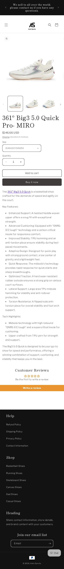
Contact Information (17, 445)
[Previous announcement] (5, 7)
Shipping (5, 137)
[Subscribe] (49, 543)
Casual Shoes (13, 501)
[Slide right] (60, 104)
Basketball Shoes (15, 466)
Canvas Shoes (14, 487)
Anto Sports (35, 563)
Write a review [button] (32, 388)
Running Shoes (14, 473)
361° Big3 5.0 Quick (18, 191)
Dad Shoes (12, 494)
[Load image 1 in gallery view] (15, 103)
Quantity (6, 155)
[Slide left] (3, 104)
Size (4, 142)
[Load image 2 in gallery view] (32, 103)
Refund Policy (13, 424)
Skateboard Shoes (16, 480)
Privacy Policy (13, 438)
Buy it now (32, 182)
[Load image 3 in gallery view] (48, 103)
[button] (6, 25)
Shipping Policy (14, 431)
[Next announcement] (58, 7)
